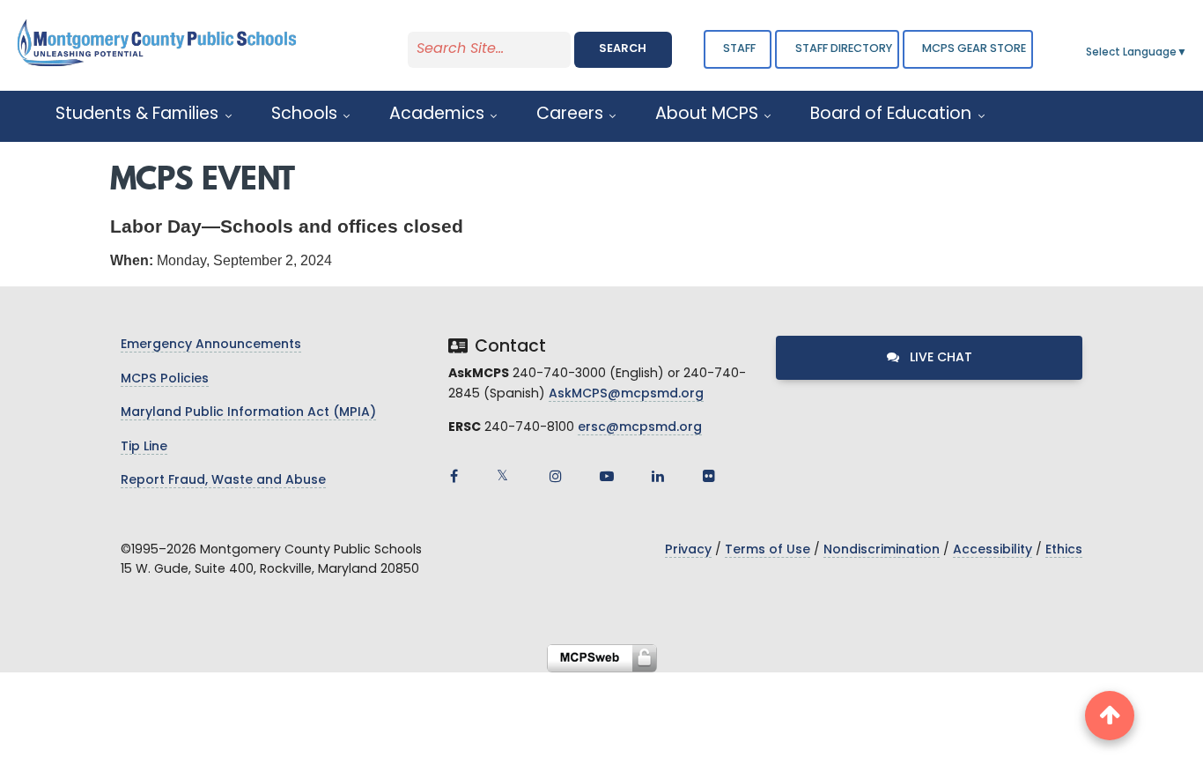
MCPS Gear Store (974, 49)
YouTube (607, 476)
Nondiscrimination (881, 550)
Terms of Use (767, 550)
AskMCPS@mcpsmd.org (626, 394)
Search (622, 49)
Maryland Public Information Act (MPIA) (248, 412)
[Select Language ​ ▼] (1188, 53)
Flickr (709, 476)
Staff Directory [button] (843, 49)
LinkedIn (658, 476)
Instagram (556, 476)
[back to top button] (1109, 715)
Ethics (1063, 550)
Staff (739, 49)
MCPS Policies (165, 379)
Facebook (453, 476)
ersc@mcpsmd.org (640, 427)
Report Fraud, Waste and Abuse (223, 480)
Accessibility (992, 550)
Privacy (688, 550)
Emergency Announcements (211, 345)
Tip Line (144, 447)
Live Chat (939, 358)
